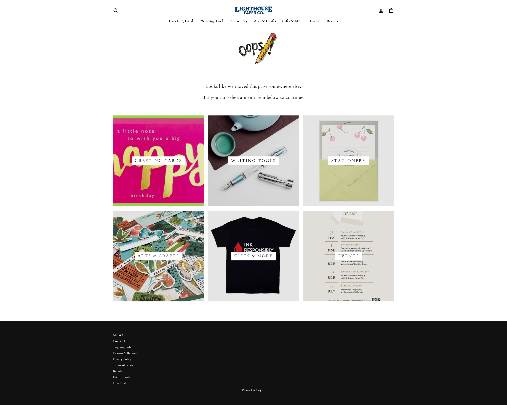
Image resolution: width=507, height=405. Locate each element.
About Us (119, 335)
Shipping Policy (123, 347)
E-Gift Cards (121, 377)
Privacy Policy (122, 359)
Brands (332, 21)
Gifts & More (293, 21)
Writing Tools (213, 21)
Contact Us (120, 341)
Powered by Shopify (253, 390)
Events (315, 21)
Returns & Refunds (125, 353)
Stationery (239, 21)
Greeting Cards (181, 21)
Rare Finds (120, 383)
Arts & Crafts (265, 21)
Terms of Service (124, 365)
